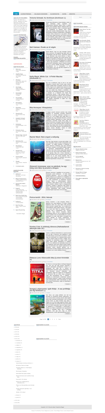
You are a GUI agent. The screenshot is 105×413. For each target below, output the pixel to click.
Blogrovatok (54, 14)
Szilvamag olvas (19, 141)
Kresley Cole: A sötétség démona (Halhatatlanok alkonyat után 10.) (49, 227)
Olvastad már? (19, 150)
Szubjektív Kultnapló (20, 118)
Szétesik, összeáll (79, 169)
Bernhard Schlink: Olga (20, 114)
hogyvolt (18, 188)
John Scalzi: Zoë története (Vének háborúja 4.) (85, 63)
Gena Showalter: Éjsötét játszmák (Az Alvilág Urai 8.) (84, 42)
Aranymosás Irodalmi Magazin (20, 184)
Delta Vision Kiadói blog (21, 195)
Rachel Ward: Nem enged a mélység (44, 137)
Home (16, 14)
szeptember (18, 347)
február (17, 395)
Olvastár (17, 161)
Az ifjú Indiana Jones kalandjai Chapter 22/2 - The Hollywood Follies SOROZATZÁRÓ (21, 191)
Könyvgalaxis (19, 102)
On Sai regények (79, 156)
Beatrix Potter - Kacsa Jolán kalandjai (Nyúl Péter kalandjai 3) (21, 82)
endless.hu (18, 201)
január (17, 397)
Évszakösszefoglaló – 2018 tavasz (21, 126)
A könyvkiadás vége (20, 147)
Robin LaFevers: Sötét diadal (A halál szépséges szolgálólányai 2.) (85, 98)
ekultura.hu (18, 174)
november (18, 342)
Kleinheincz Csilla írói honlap (82, 168)
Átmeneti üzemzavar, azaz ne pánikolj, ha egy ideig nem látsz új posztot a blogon (48, 167)
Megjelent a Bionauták (80, 150)
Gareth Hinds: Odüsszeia (21, 70)
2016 (16, 334)
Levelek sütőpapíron (20, 99)
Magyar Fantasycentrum (21, 178)
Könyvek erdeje (51, 407)
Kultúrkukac (18, 124)
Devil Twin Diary (19, 205)
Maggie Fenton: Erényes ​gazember (21, 109)
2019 (16, 327)
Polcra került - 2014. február (41, 197)
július (17, 352)
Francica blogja (19, 156)
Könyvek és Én (19, 113)
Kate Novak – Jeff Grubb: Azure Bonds (21, 175)
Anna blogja (18, 87)
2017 (16, 331)
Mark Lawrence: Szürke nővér (20, 120)
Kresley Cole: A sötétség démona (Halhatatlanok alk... (22, 382)
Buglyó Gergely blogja (81, 152)
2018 (16, 329)
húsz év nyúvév (79, 166)
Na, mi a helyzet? (19, 103)
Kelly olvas (18, 69)
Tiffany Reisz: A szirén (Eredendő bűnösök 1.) (84, 74)
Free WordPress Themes (39, 410)
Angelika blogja (19, 74)
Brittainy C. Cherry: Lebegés (21, 142)
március (18, 361)
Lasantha (51, 410)
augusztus (18, 349)
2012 (16, 402)
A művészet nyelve (20, 166)
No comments (49, 20)
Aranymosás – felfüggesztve (21, 185)
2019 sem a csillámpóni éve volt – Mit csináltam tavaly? (83, 162)
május (17, 356)
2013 (16, 400)
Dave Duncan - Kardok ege (21, 131)
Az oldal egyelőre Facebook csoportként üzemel (21, 180)
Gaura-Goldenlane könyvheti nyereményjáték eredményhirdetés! (21, 198)
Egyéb (64, 14)
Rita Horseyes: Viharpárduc (41, 107)
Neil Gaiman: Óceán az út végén (43, 47)
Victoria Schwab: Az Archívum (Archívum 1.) (48, 18)
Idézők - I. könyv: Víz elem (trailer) (21, 207)
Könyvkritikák (19, 97)
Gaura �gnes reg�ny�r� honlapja (82, 179)
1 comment (50, 170)
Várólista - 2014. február (20, 392)
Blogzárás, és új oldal (80, 157)
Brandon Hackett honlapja (81, 149)
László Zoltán (79, 165)
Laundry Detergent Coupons (69, 410)
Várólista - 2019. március (84, 52)
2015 (16, 336)
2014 (16, 338)
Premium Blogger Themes (58, 410)
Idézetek (72, 14)
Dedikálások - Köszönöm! (81, 173)
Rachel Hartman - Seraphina (21, 162)
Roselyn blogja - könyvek (21, 135)
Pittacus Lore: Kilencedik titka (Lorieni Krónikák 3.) (49, 258)
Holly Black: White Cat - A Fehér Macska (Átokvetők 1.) (46, 77)
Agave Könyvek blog (20, 210)
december (18, 340)
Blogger (23, 213)
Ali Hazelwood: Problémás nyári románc (21, 75)
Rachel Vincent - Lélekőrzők (21, 157)
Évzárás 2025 (18, 94)
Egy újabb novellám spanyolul (82, 153)
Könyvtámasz (19, 145)
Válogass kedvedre (40, 14)
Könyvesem (18, 107)
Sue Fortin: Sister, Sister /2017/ (20, 136)
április (17, 358)
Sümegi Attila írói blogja (81, 172)
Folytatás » (68, 41)
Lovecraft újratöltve (19, 202)
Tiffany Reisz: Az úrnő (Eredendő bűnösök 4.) (84, 110)
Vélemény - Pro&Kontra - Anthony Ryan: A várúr (20, 152)
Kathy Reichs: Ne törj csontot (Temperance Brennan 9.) (84, 86)
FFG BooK (18, 80)
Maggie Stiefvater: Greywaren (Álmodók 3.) (20, 89)
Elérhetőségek (26, 14)
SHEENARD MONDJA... (81, 175)
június (17, 354)
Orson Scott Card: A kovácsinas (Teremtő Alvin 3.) (85, 134)
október (17, 345)
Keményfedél (19, 93)
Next (59, 319)
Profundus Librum (20, 130)
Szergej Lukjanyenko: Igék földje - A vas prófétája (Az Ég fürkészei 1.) (50, 289)
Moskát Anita (79, 160)
